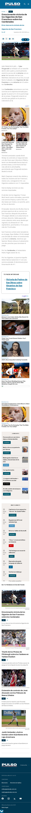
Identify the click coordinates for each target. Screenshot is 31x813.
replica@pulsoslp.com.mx (9, 792)
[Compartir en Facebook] (3, 39)
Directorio (5, 782)
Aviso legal (5, 807)
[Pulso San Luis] (12, 4)
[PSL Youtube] (21, 799)
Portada (3, 11)
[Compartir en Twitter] (6, 38)
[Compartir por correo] (12, 39)
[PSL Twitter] (15, 799)
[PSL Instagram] (9, 799)
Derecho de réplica (15, 782)
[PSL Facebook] (3, 799)
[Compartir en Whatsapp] (9, 39)
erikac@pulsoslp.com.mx (9, 789)
